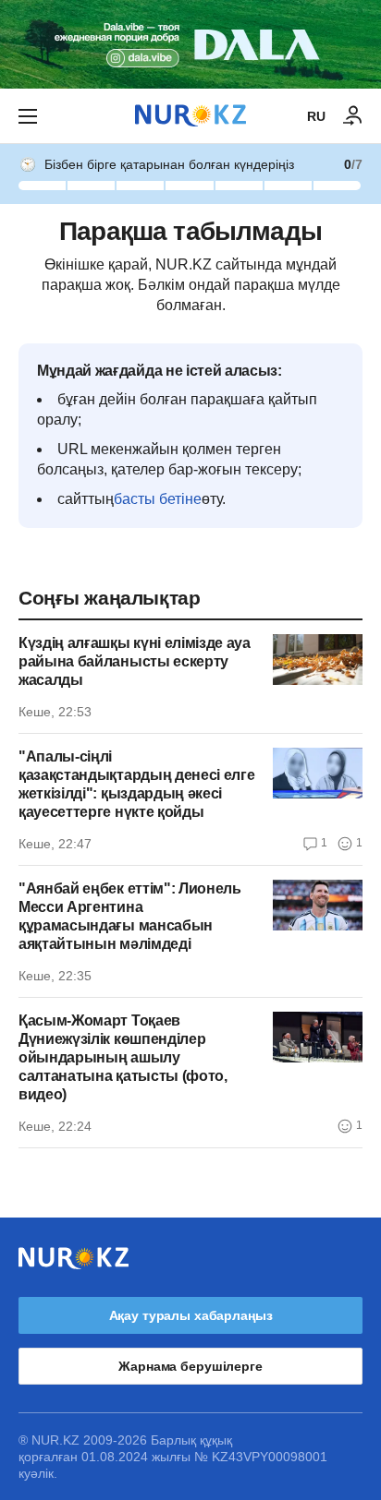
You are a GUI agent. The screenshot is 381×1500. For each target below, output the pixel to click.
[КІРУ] (353, 116)
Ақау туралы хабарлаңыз (191, 1315)
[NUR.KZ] (190, 115)
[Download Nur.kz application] (190, 44)
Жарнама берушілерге (190, 1366)
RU (316, 116)
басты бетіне (158, 499)
